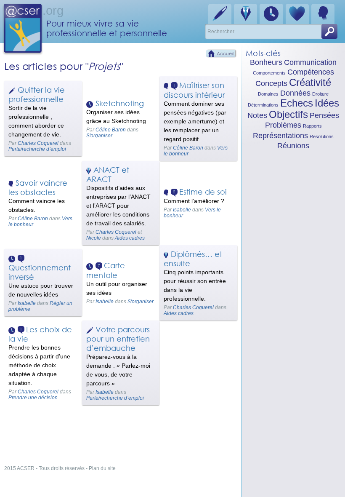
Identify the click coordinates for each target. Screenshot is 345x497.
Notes (257, 115)
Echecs (296, 103)
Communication (310, 62)
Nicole (93, 238)
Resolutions (322, 136)
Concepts (271, 83)
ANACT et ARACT (107, 174)
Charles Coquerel (38, 143)
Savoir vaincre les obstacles (37, 187)
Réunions (293, 146)
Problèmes (283, 125)
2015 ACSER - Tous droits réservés (44, 468)
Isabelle (182, 210)
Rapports (312, 125)
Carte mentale (105, 270)
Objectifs (288, 114)
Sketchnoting (120, 103)
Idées (327, 103)
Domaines (268, 93)
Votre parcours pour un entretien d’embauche (118, 339)
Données (295, 93)
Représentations (280, 135)
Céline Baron (111, 130)
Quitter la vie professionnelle (36, 94)
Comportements (269, 72)
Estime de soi (203, 191)
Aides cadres (130, 238)
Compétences (310, 72)
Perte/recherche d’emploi (37, 149)
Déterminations (263, 104)
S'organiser (99, 136)
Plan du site (102, 468)
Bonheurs (266, 62)
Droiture (320, 93)
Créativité (310, 82)
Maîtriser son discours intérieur (194, 89)
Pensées (324, 115)
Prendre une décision (33, 398)
